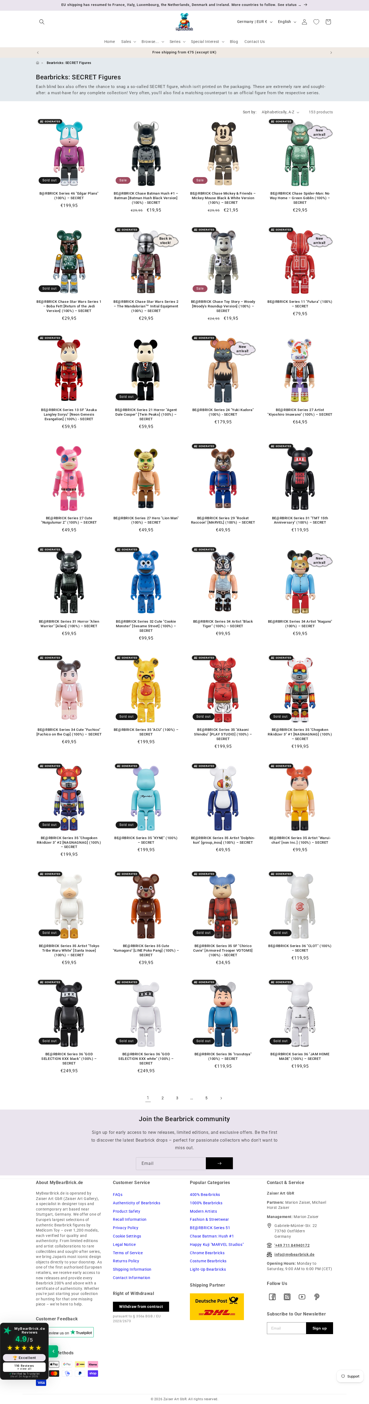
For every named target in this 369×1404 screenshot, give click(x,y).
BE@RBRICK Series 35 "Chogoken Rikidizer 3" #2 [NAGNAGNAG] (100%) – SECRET (69, 842)
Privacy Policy (125, 1228)
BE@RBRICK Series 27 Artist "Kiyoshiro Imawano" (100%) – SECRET (300, 412)
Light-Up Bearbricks (208, 1269)
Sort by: (249, 112)
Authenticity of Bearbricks (136, 1203)
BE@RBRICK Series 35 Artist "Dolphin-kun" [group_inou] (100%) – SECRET (223, 840)
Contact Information (131, 1278)
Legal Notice (124, 1244)
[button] (42, 22)
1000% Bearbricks (206, 1203)
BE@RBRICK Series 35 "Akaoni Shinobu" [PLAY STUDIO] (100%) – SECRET (223, 734)
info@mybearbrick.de (294, 1254)
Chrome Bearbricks (207, 1253)
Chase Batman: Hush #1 (212, 1236)
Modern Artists (203, 1211)
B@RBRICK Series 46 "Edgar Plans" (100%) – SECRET (69, 195)
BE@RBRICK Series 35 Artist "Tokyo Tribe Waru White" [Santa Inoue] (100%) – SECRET (69, 950)
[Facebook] (272, 1296)
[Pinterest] (316, 1296)
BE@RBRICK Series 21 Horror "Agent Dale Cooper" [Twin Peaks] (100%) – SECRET (146, 414)
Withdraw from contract (141, 1306)
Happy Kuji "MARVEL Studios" (217, 1244)
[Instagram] (287, 1296)
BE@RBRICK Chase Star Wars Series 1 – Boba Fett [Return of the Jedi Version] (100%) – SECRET (68, 306)
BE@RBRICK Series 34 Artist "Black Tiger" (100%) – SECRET (223, 623)
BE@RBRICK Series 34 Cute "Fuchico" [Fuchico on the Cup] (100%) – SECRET (69, 732)
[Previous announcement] (38, 53)
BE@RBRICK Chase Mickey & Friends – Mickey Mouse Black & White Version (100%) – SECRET (223, 198)
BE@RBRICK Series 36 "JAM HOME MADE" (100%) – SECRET (299, 1056)
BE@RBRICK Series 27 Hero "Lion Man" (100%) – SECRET (146, 520)
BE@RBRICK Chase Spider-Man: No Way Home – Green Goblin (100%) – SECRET (300, 198)
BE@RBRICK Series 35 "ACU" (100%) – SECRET (146, 732)
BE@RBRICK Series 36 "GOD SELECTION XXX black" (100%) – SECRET (68, 1058)
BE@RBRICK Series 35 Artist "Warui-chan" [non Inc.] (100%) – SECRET (300, 840)
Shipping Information (132, 1269)
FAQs (117, 1194)
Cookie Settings (127, 1236)
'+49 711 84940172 (292, 1245)
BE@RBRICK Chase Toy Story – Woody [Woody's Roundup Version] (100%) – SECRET (223, 306)
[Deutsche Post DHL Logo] (223, 1306)
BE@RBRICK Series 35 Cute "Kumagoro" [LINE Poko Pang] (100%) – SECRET (146, 950)
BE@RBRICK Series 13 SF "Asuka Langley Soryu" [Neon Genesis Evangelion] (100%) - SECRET (69, 414)
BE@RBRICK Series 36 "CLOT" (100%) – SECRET (300, 948)
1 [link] (148, 1097)
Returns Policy (126, 1261)
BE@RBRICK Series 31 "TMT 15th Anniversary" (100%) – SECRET (300, 520)
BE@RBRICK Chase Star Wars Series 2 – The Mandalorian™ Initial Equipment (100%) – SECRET (145, 306)
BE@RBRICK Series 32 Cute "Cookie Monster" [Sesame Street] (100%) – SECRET (146, 626)
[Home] (37, 63)
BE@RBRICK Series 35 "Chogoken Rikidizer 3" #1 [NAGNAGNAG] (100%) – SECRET (300, 734)
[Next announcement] (331, 53)
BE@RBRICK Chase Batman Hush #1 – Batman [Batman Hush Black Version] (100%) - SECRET (146, 198)
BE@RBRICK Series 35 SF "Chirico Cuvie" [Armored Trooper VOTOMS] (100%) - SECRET (223, 950)
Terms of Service (128, 1253)
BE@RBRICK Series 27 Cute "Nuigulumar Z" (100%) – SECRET (69, 520)
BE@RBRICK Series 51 (210, 1228)
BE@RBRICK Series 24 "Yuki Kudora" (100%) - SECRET (223, 412)
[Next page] (221, 1098)
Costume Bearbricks (208, 1261)
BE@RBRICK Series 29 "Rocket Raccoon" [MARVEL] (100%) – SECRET (223, 520)
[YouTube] (302, 1296)
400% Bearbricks (205, 1194)
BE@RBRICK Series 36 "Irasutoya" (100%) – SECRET (223, 1056)
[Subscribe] (219, 1163)
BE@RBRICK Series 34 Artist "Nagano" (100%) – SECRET (300, 623)
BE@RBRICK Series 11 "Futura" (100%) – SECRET (300, 304)
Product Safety (126, 1211)
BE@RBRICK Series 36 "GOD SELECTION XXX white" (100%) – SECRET (145, 1058)
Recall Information (130, 1219)
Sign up (320, 1328)
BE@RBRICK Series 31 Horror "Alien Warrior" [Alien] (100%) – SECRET (69, 623)
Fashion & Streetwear (209, 1219)
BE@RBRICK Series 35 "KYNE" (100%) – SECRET (146, 840)
